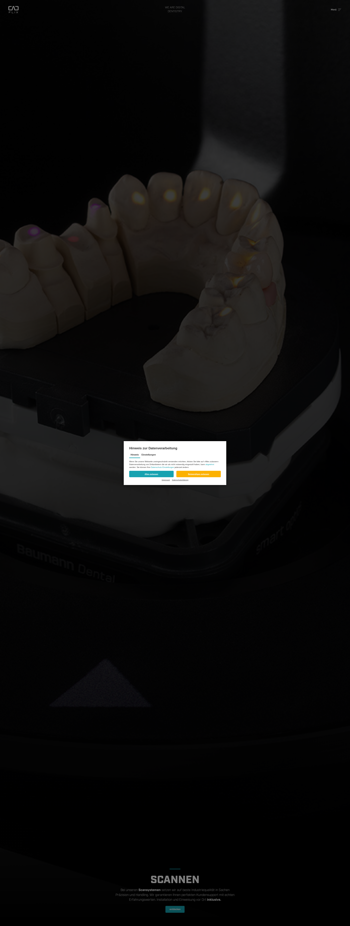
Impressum (166, 480)
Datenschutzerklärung (180, 480)
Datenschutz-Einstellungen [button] (162, 467)
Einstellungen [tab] (149, 455)
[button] (151, 474)
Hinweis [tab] (135, 455)
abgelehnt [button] (209, 464)
